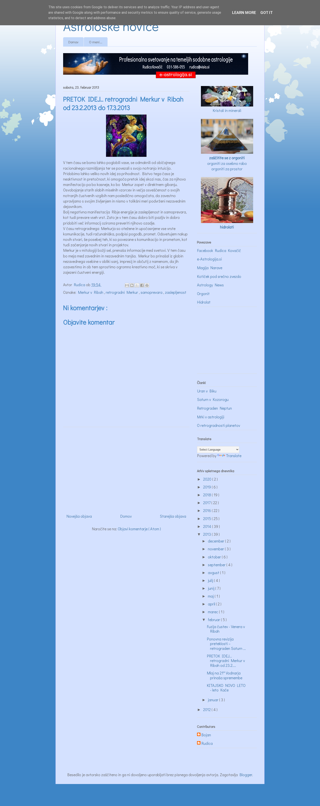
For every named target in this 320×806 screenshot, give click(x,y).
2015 (207, 518)
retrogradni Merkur (122, 292)
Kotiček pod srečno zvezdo (219, 276)
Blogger (245, 774)
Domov (73, 42)
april (212, 604)
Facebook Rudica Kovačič (219, 250)
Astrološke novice (111, 25)
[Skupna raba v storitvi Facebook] (142, 285)
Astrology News (210, 284)
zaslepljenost (175, 292)
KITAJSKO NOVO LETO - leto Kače (226, 688)
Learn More (244, 12)
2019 (207, 487)
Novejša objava (79, 516)
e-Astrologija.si (209, 259)
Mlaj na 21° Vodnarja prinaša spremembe (224, 675)
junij (211, 588)
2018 (207, 494)
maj (211, 596)
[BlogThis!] (132, 285)
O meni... (95, 42)
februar (214, 619)
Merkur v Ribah (91, 292)
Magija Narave (209, 267)
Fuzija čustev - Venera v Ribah (226, 629)
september (217, 564)
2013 (207, 534)
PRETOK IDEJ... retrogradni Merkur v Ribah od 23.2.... (226, 660)
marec (213, 611)
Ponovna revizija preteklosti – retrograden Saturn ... (226, 643)
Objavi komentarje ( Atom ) (139, 528)
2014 (207, 526)
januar (213, 699)
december (216, 541)
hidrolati (227, 227)
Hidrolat (204, 302)
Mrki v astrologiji (210, 416)
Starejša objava (173, 516)
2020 (207, 479)
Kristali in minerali (227, 110)
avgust (214, 572)
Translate (233, 455)
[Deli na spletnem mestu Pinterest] (147, 285)
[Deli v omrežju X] (137, 285)
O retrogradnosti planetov (218, 425)
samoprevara (152, 292)
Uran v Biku (206, 391)
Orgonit (203, 293)
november (216, 548)
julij (211, 580)
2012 (207, 709)
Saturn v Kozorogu (213, 399)
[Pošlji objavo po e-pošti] (127, 285)
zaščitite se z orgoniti (227, 157)
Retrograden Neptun (214, 408)
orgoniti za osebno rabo (227, 163)
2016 (207, 510)
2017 (207, 502)
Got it (266, 12)
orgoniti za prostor (227, 168)
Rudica (207, 743)
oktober (215, 556)
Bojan (206, 735)
